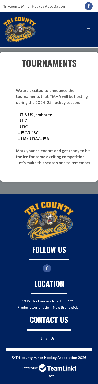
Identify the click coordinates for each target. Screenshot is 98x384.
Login (49, 375)
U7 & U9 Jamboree (35, 114)
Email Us (47, 338)
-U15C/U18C (27, 132)
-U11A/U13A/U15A (32, 138)
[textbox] (49, 63)
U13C (23, 126)
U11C (22, 120)
